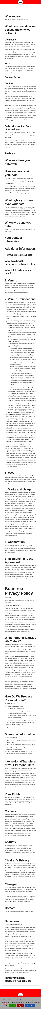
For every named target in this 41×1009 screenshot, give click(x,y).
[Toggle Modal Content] (20, 994)
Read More (30, 1006)
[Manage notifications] (5, 1003)
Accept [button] (13, 1006)
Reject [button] (21, 1006)
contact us (26, 631)
